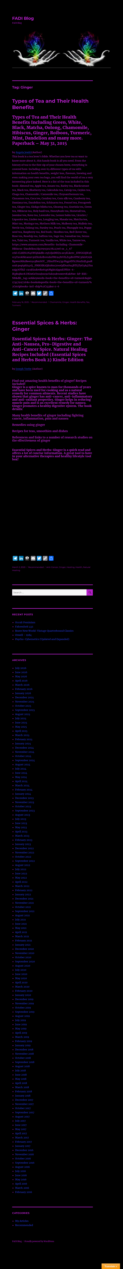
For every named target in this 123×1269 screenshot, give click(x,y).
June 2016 (21, 1175)
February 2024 (23, 789)
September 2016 (24, 1162)
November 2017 (24, 1104)
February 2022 (23, 890)
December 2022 (24, 848)
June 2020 (21, 974)
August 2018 (22, 1066)
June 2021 (21, 923)
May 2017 (20, 1129)
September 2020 (25, 961)
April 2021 (21, 932)
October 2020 (23, 957)
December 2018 (24, 1049)
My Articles (21, 1220)
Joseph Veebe (24, 368)
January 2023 (23, 844)
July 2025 (20, 718)
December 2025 (24, 697)
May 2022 (21, 877)
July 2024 (20, 768)
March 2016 (22, 1187)
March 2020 (22, 986)
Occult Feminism (25, 622)
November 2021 (24, 902)
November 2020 (24, 953)
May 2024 (21, 777)
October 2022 (23, 856)
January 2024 (23, 793)
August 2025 (22, 714)
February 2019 (23, 1041)
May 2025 (21, 726)
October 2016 (23, 1158)
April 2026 (21, 680)
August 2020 (22, 965)
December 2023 (24, 797)
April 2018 (21, 1083)
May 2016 (21, 1179)
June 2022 (21, 873)
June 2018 (21, 1074)
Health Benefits (77, 302)
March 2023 (22, 835)
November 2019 (24, 1003)
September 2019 (24, 1011)
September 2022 (25, 860)
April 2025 (21, 730)
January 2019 (23, 1045)
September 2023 (25, 810)
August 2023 (22, 814)
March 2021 (22, 936)
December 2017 (24, 1099)
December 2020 (24, 948)
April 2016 (21, 1183)
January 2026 (23, 693)
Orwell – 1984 (23, 634)
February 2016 (23, 1192)
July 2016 (20, 1171)
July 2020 (20, 969)
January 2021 (22, 944)
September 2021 (24, 911)
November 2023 (24, 802)
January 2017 (22, 1145)
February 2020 (23, 990)
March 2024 (22, 785)
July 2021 (20, 919)
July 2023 (20, 818)
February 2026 (24, 688)
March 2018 (22, 1087)
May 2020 (21, 978)
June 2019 (21, 1024)
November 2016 (24, 1154)
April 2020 (21, 982)
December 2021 (24, 898)
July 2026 (20, 668)
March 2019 (22, 1036)
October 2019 (23, 1007)
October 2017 (23, 1108)
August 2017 (22, 1116)
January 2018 (22, 1095)
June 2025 (21, 722)
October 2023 (23, 806)
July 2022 (20, 869)
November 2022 (24, 852)
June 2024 (21, 772)
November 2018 (24, 1053)
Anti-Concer (52, 567)
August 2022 (22, 865)
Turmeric (16, 305)
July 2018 (20, 1070)
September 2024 (25, 760)
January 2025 (23, 743)
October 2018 (23, 1057)
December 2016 (24, 1150)
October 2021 (23, 906)
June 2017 (21, 1124)
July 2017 (20, 1120)
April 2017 (21, 1133)
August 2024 (22, 764)
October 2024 (23, 756)
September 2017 (24, 1112)
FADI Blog (23, 18)
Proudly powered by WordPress (39, 1241)
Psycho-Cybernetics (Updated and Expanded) (42, 639)
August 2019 (22, 1015)
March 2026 (22, 684)
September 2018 (24, 1062)
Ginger (65, 302)
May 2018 (20, 1078)
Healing (71, 567)
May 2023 (21, 827)
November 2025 (24, 701)
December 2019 (24, 999)
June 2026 (21, 672)
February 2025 (23, 739)
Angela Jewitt (24, 152)
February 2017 (23, 1141)
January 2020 (23, 995)
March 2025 (22, 735)
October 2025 (23, 705)
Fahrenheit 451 (24, 626)
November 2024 (24, 751)
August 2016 (22, 1166)
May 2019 (21, 1028)
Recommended (39, 302)
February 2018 (23, 1091)
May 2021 (20, 927)
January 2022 (23, 894)
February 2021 (23, 940)
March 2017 (22, 1137)
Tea (87, 302)
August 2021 (22, 915)
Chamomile (55, 302)
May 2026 (21, 676)
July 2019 (20, 1020)
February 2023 (23, 839)
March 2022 (22, 886)
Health (78, 567)
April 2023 (21, 831)
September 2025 (25, 709)
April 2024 (21, 781)
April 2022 (21, 881)
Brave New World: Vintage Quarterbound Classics (44, 630)
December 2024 (24, 747)
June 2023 (21, 823)
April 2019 (21, 1032)
